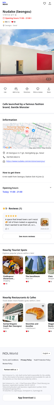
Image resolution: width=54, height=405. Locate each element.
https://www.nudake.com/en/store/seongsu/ (25, 161)
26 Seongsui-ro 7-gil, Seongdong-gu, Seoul (25, 153)
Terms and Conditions (10, 360)
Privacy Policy (26, 360)
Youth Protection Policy (42, 360)
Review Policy (7, 363)
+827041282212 (13, 157)
